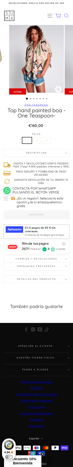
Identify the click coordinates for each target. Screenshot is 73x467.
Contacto (36, 419)
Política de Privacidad (36, 400)
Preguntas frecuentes (36, 266)
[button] (22, 461)
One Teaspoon (36, 105)
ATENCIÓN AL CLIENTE (35, 346)
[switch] (9, 457)
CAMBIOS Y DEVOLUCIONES (36, 394)
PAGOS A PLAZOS (35, 369)
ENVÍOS (36, 387)
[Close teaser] (43, 454)
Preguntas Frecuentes (36, 381)
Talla (36, 134)
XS (27, 140)
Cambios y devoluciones (36, 258)
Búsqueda (36, 425)
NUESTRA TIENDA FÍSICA (36, 357)
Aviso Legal (36, 406)
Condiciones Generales (36, 413)
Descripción (36, 153)
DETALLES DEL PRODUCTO (36, 279)
